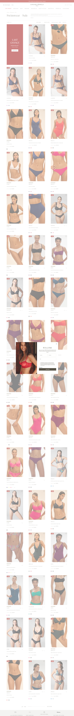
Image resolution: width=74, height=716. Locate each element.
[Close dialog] (56, 344)
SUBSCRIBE (48, 369)
